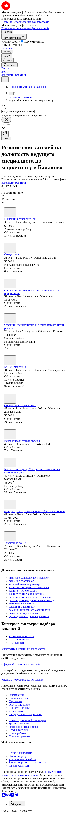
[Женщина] (10, 212)
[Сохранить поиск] (5, 134)
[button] (5, 68)
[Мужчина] (10, 283)
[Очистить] (6, 120)
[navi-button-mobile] (5, 79)
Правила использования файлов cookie (25, 28)
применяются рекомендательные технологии (31, 773)
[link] (7, 60)
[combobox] (18, 111)
